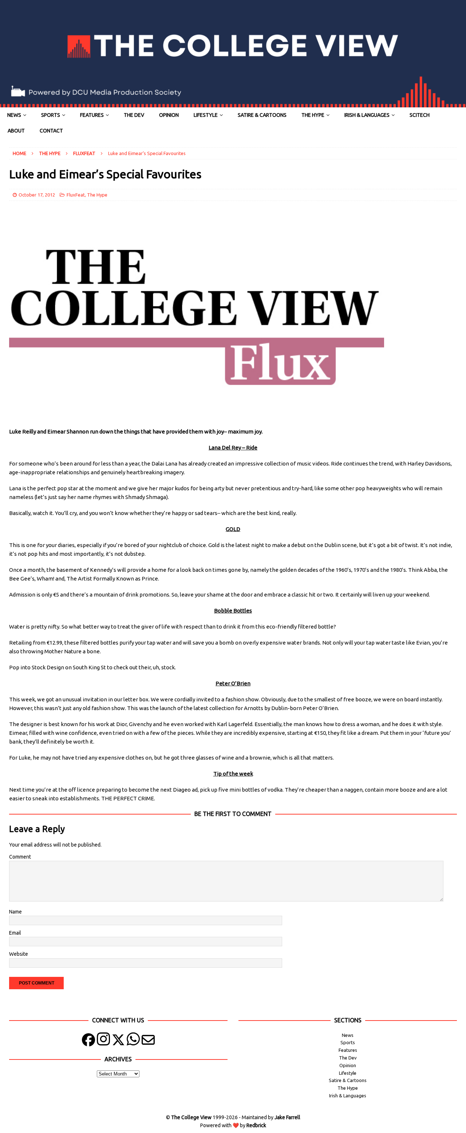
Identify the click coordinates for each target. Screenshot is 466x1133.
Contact (51, 131)
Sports (50, 115)
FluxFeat (76, 194)
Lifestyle (206, 115)
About (16, 131)
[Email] (148, 1041)
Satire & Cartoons (262, 115)
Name (15, 912)
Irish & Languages (367, 115)
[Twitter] (118, 1041)
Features (92, 115)
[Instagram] (103, 1041)
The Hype (312, 115)
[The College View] (233, 103)
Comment (20, 857)
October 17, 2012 (37, 194)
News (14, 115)
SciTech (420, 115)
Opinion (169, 115)
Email (15, 933)
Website (18, 954)
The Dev (134, 115)
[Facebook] (88, 1041)
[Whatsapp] (133, 1041)
